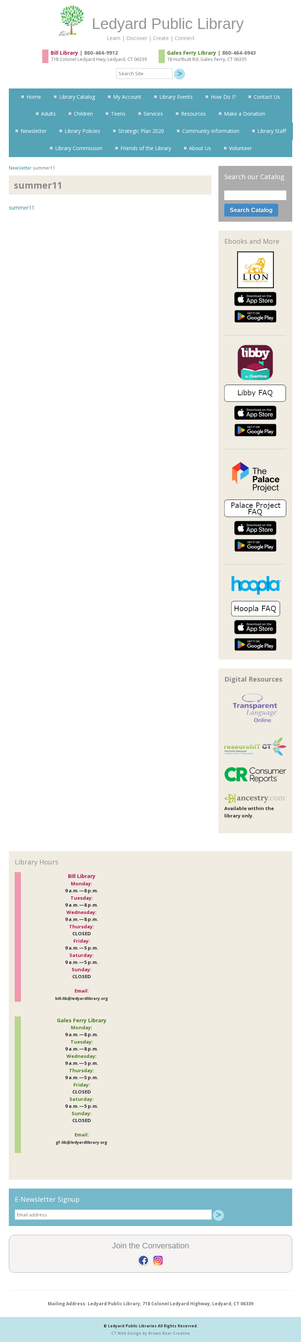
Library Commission (78, 148)
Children (83, 113)
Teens (118, 113)
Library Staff (271, 130)
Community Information (210, 130)
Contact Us (267, 96)
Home (33, 96)
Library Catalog (77, 96)
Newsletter (34, 130)
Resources (193, 113)
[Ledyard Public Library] (73, 7)
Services (153, 113)
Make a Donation (244, 113)
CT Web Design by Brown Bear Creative (150, 1333)
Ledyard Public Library (168, 23)
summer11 (22, 207)
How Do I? (223, 96)
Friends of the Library (145, 148)
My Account (127, 96)
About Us (200, 148)
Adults (48, 113)
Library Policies (82, 130)
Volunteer (240, 148)
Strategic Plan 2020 (141, 130)
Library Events (176, 96)
